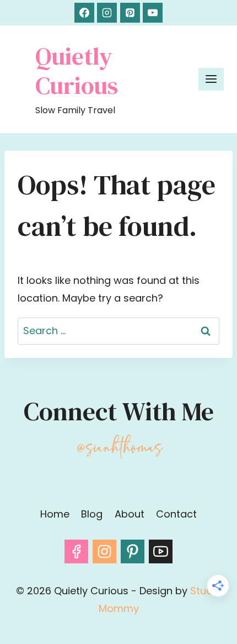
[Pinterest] (130, 13)
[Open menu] (211, 79)
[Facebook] (84, 13)
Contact (176, 514)
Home (54, 514)
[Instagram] (107, 13)
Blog (92, 514)
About (129, 514)
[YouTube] (153, 13)
